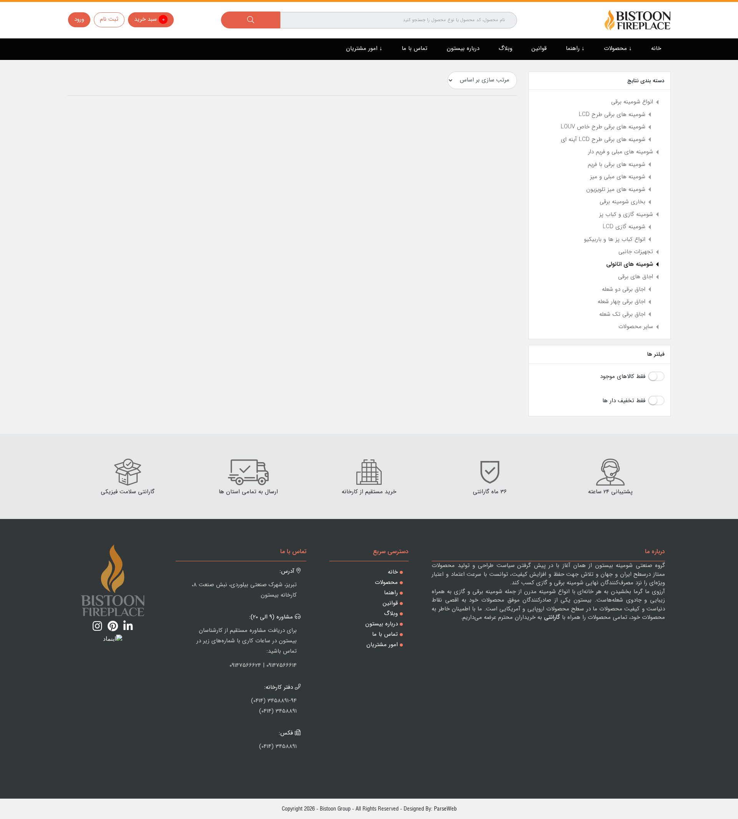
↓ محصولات (618, 48)
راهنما (391, 592)
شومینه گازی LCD (624, 226)
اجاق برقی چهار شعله (621, 301)
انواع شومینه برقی (632, 101)
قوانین (539, 48)
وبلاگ (505, 48)
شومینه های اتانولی (629, 264)
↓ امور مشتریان (364, 48)
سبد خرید (149, 19)
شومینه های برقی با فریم (616, 164)
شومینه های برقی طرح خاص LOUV (603, 126)
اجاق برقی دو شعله (623, 289)
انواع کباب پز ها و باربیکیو (614, 239)
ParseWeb (445, 808)
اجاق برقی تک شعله (622, 314)
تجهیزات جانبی (635, 251)
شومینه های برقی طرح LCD (612, 114)
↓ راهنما (575, 48)
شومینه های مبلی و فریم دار (620, 151)
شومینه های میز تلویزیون (615, 189)
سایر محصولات (635, 326)
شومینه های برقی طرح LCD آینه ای (603, 139)
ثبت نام (109, 19)
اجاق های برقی (635, 276)
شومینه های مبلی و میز (617, 176)
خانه (656, 48)
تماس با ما (414, 48)
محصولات (386, 582)
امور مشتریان (382, 644)
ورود (79, 19)
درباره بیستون (463, 48)
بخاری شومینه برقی (622, 201)
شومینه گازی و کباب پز (626, 214)
